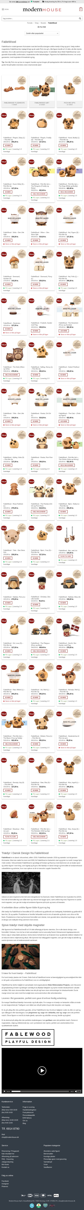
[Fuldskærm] (79, 1091)
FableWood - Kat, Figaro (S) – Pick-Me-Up (69, 233)
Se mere (8, 145)
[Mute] (76, 1091)
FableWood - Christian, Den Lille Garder (40, 598)
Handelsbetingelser (29, 1110)
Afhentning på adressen (10, 1156)
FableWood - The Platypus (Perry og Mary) (40, 644)
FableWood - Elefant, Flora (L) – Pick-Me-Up (41, 737)
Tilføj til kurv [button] (65, 556)
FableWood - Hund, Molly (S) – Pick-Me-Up (14, 185)
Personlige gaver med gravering (55, 1159)
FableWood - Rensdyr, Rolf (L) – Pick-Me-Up (69, 691)
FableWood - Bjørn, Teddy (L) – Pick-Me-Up (69, 505)
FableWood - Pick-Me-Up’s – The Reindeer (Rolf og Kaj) (41, 830)
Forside (29, 23)
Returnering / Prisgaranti (10, 1151)
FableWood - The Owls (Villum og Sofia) (13, 368)
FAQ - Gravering (7, 1159)
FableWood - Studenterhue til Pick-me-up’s (69, 737)
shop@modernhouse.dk (10, 1137)
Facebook (5, 1181)
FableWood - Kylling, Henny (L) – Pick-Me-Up (42, 368)
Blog (24, 1123)
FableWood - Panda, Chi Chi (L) (41, 414)
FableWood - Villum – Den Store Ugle (40, 233)
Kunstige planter (49, 1156)
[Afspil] (4, 1091)
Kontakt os (5, 1167)
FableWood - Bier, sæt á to (68, 550)
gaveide (28, 1010)
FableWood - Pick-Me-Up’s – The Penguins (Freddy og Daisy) (41, 186)
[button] (5, 9)
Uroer (46, 1164)
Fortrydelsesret (28, 1112)
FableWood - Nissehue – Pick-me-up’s (13, 830)
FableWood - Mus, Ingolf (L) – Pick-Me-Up (69, 783)
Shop (36, 23)
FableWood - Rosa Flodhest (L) (13, 505)
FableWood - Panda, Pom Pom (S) (42, 458)
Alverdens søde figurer (52, 1151)
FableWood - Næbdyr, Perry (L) (14, 597)
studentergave (37, 1020)
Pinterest (5, 1186)
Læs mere (63, 330)
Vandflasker (48, 1167)
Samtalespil (48, 1162)
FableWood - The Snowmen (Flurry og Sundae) (68, 324)
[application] (42, 1071)
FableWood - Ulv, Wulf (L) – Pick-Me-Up (40, 691)
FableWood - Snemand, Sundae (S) (11, 277)
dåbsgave (8, 1013)
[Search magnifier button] (80, 18)
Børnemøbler (48, 1154)
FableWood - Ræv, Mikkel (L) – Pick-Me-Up (14, 691)
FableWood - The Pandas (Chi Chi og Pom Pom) (41, 505)
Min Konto (5, 1164)
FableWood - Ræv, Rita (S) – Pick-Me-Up (41, 783)
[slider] (40, 1091)
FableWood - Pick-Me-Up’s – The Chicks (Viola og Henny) (69, 458)
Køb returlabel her (8, 1154)
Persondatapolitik (29, 1115)
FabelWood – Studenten (11, 323)
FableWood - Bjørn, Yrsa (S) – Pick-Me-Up (41, 551)
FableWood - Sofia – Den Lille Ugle (13, 233)
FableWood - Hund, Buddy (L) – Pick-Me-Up (69, 139)
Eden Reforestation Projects (59, 985)
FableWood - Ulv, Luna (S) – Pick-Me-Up (13, 644)
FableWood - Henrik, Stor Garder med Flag (67, 644)
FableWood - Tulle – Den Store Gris (14, 551)
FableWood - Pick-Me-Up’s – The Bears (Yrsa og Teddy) (13, 737)
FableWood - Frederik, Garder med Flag (41, 324)
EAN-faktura (27, 1118)
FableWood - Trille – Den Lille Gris (13, 414)
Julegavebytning (7, 1162)
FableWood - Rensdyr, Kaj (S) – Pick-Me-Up (13, 783)
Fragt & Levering (28, 1107)
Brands (43, 23)
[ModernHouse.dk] (42, 9)
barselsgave (20, 1013)
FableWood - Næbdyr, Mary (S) (69, 597)
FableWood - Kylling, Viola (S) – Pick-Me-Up (13, 458)
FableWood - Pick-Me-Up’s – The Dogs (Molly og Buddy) (69, 185)
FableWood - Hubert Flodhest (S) (69, 368)
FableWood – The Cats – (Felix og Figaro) (69, 414)
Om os (25, 1120)
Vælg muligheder (39, 194)
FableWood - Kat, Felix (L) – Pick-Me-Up (68, 277)
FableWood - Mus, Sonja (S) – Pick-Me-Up (69, 830)
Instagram (5, 1184)
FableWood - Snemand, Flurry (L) (41, 277)
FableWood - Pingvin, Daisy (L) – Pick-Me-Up (14, 139)
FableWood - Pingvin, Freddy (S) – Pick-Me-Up (41, 139)
